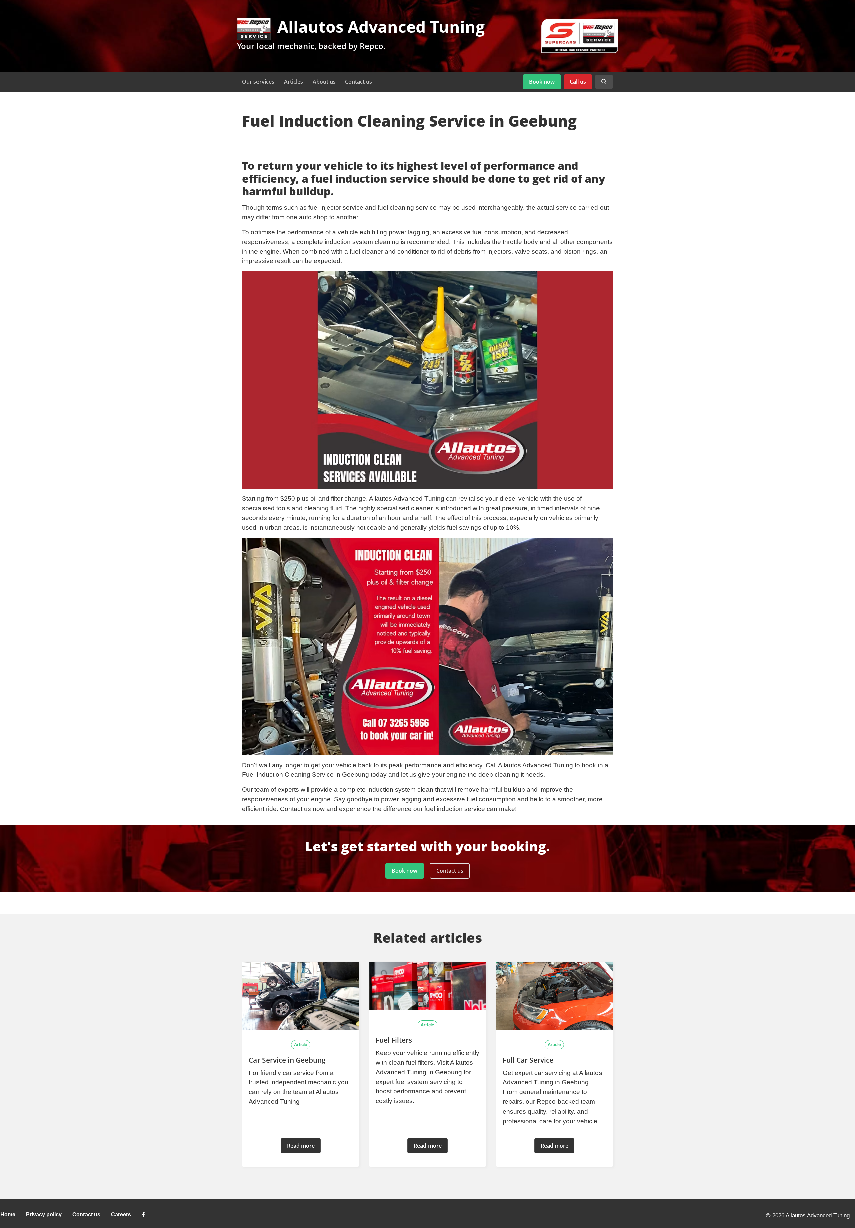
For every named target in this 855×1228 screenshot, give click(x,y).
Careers (121, 1214)
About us (324, 81)
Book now (542, 81)
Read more (301, 1145)
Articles (293, 81)
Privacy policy (44, 1214)
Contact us (358, 81)
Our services (258, 81)
